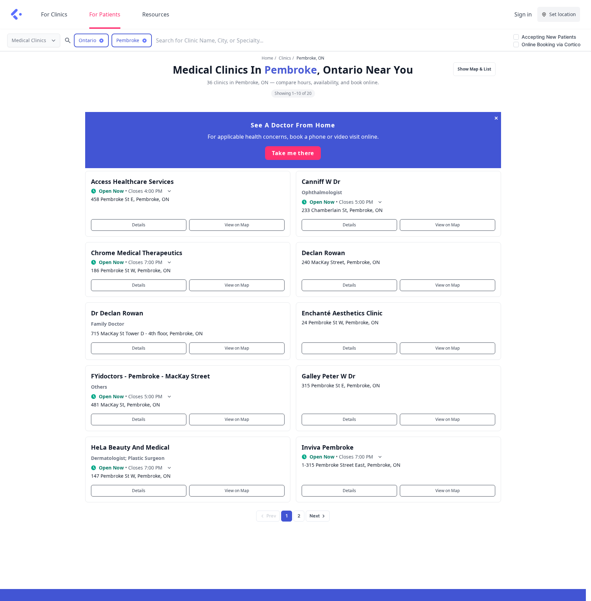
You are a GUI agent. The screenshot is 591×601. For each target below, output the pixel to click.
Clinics (285, 58)
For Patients (104, 14)
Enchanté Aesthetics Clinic (342, 313)
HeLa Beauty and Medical (130, 447)
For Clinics (54, 14)
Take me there (293, 153)
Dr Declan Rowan (117, 313)
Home (267, 58)
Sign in (523, 14)
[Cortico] (16, 14)
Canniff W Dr (321, 181)
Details (138, 225)
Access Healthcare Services (132, 181)
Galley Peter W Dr (328, 376)
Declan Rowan (323, 253)
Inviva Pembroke (328, 447)
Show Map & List (474, 69)
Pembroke (290, 70)
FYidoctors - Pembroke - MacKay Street (150, 376)
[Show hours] (169, 191)
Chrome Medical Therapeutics (136, 253)
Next (315, 515)
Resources (155, 14)
